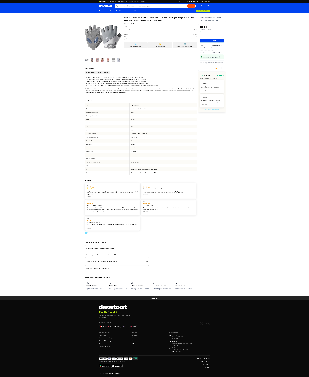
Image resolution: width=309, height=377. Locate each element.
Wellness (101, 10)
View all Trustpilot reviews (212, 109)
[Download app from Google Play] (104, 366)
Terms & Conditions (203, 358)
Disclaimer (206, 364)
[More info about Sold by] (221, 45)
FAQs (207, 367)
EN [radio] (179, 1)
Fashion (129, 10)
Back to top (154, 298)
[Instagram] (201, 323)
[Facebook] (208, 323)
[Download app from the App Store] (117, 366)
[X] (205, 323)
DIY (135, 10)
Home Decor (110, 10)
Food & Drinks (120, 10)
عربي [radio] (182, 1)
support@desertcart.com (179, 345)
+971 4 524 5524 (176, 351)
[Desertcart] (105, 6)
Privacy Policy (205, 361)
